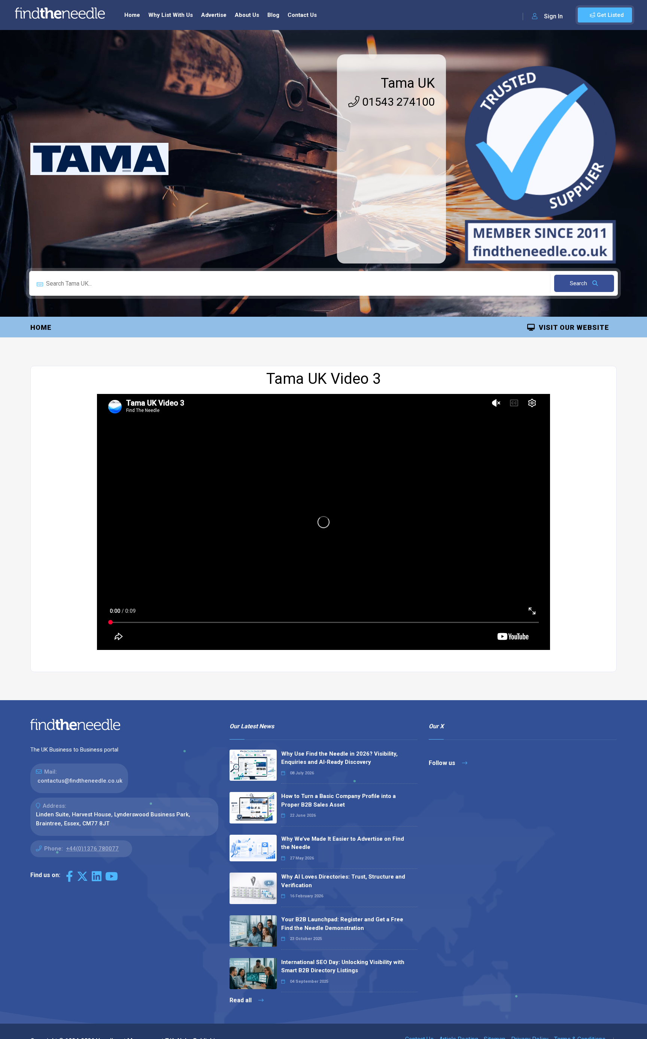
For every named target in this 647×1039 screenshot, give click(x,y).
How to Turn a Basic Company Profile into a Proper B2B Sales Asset (338, 800)
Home (132, 15)
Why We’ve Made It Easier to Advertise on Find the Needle (342, 843)
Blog (273, 15)
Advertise (214, 15)
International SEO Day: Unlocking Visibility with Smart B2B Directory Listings (342, 966)
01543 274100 (397, 101)
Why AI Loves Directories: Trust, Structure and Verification (343, 881)
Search (579, 283)
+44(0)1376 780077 (92, 848)
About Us (247, 15)
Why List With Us (170, 15)
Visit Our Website (572, 327)
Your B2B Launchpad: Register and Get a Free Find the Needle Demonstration (342, 923)
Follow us (443, 763)
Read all (241, 1000)
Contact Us (302, 15)
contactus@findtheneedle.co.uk (79, 780)
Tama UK (408, 83)
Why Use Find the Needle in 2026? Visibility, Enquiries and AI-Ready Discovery (339, 758)
